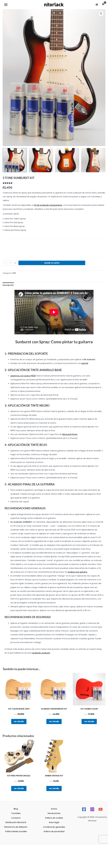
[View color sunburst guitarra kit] (93, 160)
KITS (14, 273)
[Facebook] (84, 809)
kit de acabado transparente (48, 205)
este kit (84, 363)
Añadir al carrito (52, 263)
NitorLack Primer (69, 434)
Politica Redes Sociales (16, 831)
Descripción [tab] (8, 285)
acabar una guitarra (77, 572)
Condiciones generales (54, 827)
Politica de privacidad (54, 831)
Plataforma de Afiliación (15, 827)
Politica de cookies (54, 818)
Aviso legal (54, 822)
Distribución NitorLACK (15, 822)
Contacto (16, 818)
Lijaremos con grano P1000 (23, 375)
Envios (54, 809)
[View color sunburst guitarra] (15, 160)
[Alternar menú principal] (6, 4)
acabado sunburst (40, 653)
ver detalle (19, 721)
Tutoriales (16, 813)
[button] (101, 13)
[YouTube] (100, 809)
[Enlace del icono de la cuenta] (97, 4)
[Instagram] (92, 809)
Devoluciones (54, 813)
